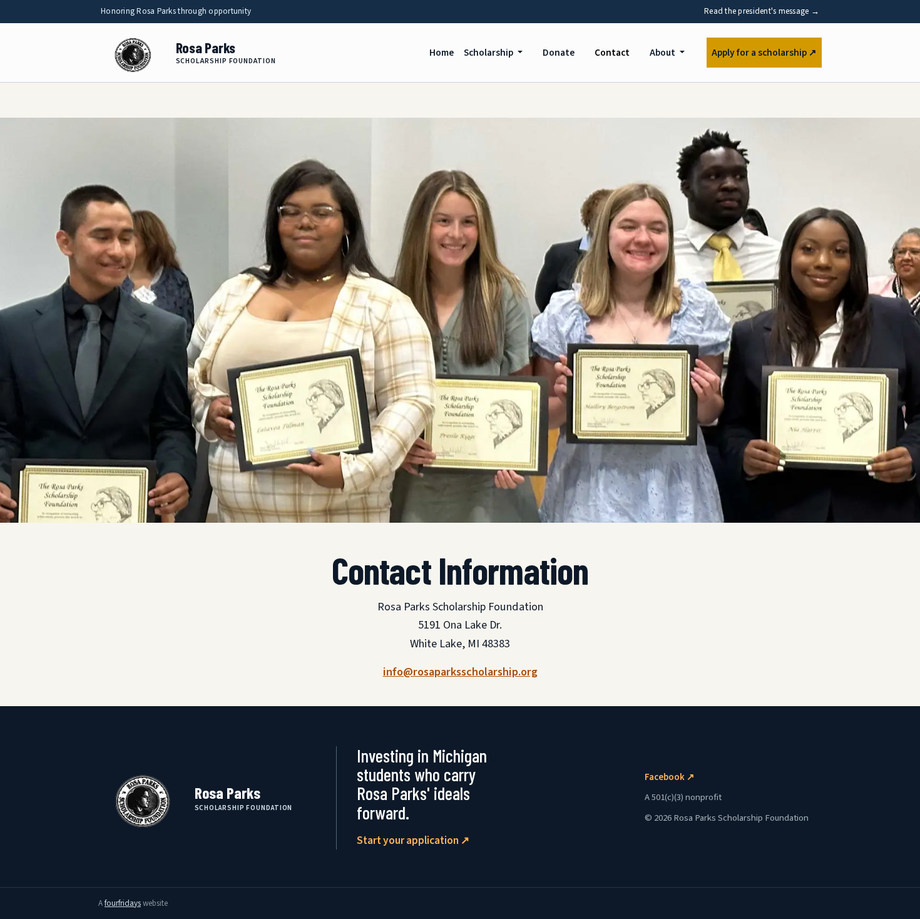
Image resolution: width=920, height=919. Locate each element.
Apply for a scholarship (764, 52)
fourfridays (123, 903)
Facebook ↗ (670, 777)
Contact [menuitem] (615, 52)
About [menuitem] (663, 52)
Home (441, 52)
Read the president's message (761, 11)
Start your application (413, 840)
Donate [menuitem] (559, 52)
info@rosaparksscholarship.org (460, 672)
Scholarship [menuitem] (489, 52)
